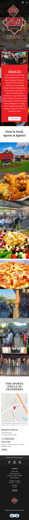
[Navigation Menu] (27, 2)
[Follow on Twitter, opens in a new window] (6, 450)
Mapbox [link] (8, 423)
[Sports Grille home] (13, 10)
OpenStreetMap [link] (14, 423)
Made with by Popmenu (12, 457)
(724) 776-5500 (14, 478)
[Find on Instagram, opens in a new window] (4, 450)
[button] (14, 156)
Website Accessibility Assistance (14, 510)
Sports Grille (14, 500)
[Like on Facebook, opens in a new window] (2, 450)
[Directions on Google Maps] (14, 409)
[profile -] (23, 2)
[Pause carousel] (27, 46)
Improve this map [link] (22, 423)
